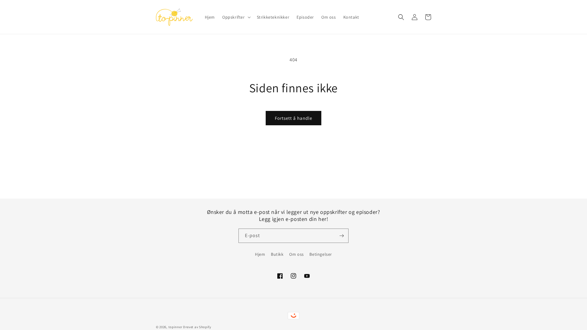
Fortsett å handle (293, 118)
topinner (175, 327)
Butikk (277, 254)
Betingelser (320, 254)
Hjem (260, 254)
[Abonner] (341, 236)
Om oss (296, 254)
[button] (236, 17)
